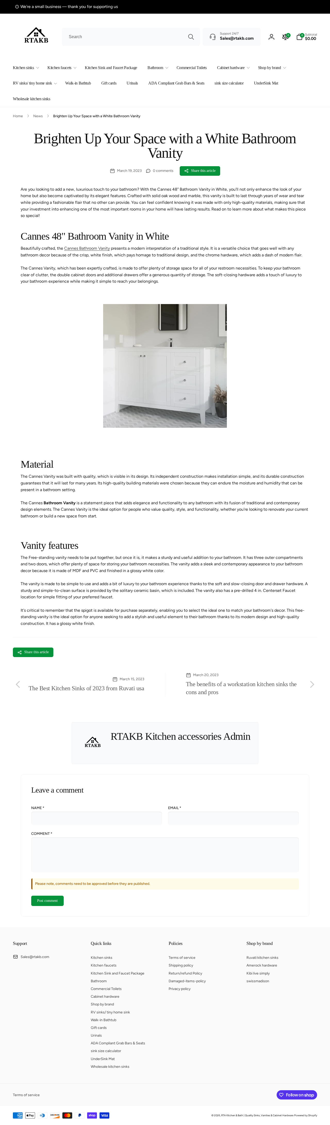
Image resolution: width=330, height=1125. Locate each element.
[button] (25, 68)
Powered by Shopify (305, 1115)
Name (37, 808)
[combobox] (131, 37)
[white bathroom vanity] (165, 426)
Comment (41, 834)
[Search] (191, 37)
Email (174, 808)
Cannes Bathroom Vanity (87, 248)
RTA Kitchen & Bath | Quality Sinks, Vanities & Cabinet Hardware (257, 1115)
